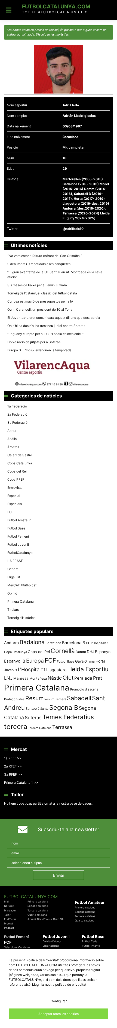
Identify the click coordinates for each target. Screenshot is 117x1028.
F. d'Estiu (10, 919)
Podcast (9, 927)
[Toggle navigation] (8, 10)
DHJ (90, 652)
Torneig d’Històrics (21, 618)
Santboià (32, 708)
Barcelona (53, 643)
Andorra (11, 642)
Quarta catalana (37, 914)
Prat (97, 678)
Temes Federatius (68, 717)
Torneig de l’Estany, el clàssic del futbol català (42, 293)
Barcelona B (73, 642)
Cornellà (63, 651)
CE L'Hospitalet (97, 643)
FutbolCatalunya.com (56, 6)
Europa (35, 660)
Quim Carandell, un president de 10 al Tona (39, 309)
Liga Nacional (51, 945)
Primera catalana (37, 901)
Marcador (10, 910)
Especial (13, 496)
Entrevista (15, 488)
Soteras (33, 717)
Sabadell (79, 698)
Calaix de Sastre (19, 455)
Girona (89, 661)
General (13, 569)
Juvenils (10, 670)
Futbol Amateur (18, 520)
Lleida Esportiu (88, 669)
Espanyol (103, 651)
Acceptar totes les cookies (58, 1014)
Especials (14, 504)
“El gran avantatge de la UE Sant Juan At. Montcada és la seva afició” (54, 274)
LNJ (8, 678)
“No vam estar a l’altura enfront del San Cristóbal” (44, 256)
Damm (81, 652)
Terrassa (62, 727)
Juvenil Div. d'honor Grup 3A (45, 919)
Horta (100, 661)
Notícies (9, 905)
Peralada (83, 678)
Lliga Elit (13, 577)
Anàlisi (12, 439)
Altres (11, 431)
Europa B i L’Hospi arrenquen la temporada (39, 350)
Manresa (21, 678)
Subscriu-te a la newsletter (68, 829)
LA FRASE (15, 561)
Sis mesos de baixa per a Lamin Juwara (37, 285)
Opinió (12, 593)
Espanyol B (14, 661)
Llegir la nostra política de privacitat (59, 984)
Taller (7, 914)
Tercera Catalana (39, 728)
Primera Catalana (20, 601)
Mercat (8, 923)
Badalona (32, 642)
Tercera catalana (37, 910)
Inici (6, 901)
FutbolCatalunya (20, 553)
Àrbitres (13, 447)
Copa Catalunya (19, 463)
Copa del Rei (17, 471)
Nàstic (55, 678)
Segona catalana (37, 905)
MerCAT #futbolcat (21, 585)
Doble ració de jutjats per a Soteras (33, 342)
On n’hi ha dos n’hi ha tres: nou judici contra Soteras (46, 326)
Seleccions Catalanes (17, 947)
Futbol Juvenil (18, 544)
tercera (15, 726)
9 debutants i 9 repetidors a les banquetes (38, 264)
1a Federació (17, 406)
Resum (34, 698)
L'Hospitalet (31, 669)
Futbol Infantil (91, 945)
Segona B (63, 707)
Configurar (59, 1001)
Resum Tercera (55, 699)
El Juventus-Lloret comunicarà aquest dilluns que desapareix (53, 318)
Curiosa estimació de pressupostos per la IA (40, 301)
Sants (44, 709)
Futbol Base (16, 528)
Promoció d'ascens (84, 689)
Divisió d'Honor (52, 941)
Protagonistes (14, 699)
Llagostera (56, 669)
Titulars (13, 610)
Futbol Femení (18, 536)
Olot (68, 677)
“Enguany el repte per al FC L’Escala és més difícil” (45, 334)
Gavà (79, 661)
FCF (10, 512)
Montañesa (38, 678)
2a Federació (17, 414)
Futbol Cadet (90, 941)
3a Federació (17, 422)
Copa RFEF (15, 479)
